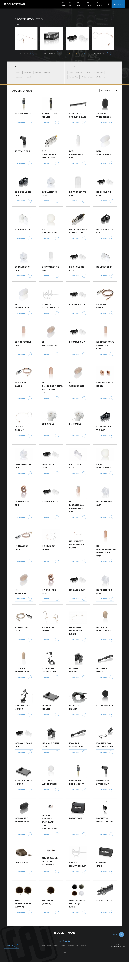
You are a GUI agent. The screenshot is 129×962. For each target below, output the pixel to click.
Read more (21, 122)
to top (115, 935)
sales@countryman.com (118, 947)
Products (80, 6)
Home (63, 6)
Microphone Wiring (73, 946)
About (71, 6)
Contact (90, 6)
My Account (9, 946)
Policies (62, 946)
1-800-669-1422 (120, 945)
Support (99, 6)
